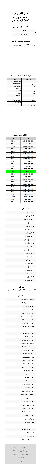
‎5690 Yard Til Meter (28, 309)
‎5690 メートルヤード (27, 394)
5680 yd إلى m (29, 243)
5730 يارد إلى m (29, 260)
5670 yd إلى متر (29, 239)
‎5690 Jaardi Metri (28, 326)
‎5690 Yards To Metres (27, 440)
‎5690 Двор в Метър (28, 303)
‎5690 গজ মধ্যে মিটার (29, 381)
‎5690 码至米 (30, 436)
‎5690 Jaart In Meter (28, 370)
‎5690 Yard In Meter (28, 313)
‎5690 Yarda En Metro (27, 320)
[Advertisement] (20, 4)
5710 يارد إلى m (29, 253)
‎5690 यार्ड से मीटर (29, 387)
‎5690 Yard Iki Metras (27, 343)
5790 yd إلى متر (29, 280)
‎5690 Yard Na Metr (28, 306)
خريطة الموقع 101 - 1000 (20, 451)
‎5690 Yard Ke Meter (28, 391)
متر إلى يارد (20, 13)
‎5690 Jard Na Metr (28, 353)
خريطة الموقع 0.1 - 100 (20, 447)
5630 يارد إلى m (29, 226)
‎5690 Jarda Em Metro (27, 357)
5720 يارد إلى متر (29, 256)
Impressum (20, 457)
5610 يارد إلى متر (29, 219)
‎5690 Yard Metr (29, 377)
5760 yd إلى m (29, 270)
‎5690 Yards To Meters (27, 299)
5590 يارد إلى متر (29, 212)
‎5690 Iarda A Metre (28, 384)
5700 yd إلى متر (29, 250)
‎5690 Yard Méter (29, 337)
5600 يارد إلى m (29, 216)
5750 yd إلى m (29, 266)
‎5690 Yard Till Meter (28, 367)
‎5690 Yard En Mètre (28, 330)
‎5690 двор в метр (28, 405)
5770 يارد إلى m (29, 273)
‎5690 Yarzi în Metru (28, 360)
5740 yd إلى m (29, 263)
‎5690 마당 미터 (29, 398)
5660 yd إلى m (29, 236)
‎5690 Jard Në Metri (28, 412)
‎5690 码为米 (30, 433)
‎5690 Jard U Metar (28, 333)
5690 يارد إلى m (29, 246)
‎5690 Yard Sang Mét (28, 429)
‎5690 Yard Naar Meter (27, 350)
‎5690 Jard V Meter (28, 408)
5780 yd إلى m (29, 277)
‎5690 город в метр (28, 426)
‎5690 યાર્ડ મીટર (29, 419)
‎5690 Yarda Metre (28, 422)
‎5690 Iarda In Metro (28, 340)
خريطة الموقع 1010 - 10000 (20, 454)
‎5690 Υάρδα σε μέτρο (27, 316)
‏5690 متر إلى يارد (29, 374)
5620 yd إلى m (29, 222)
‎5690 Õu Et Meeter (28, 323)
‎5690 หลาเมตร (29, 415)
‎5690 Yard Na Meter (28, 364)
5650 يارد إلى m (29, 233)
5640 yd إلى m (29, 229)
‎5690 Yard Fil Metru (28, 347)
